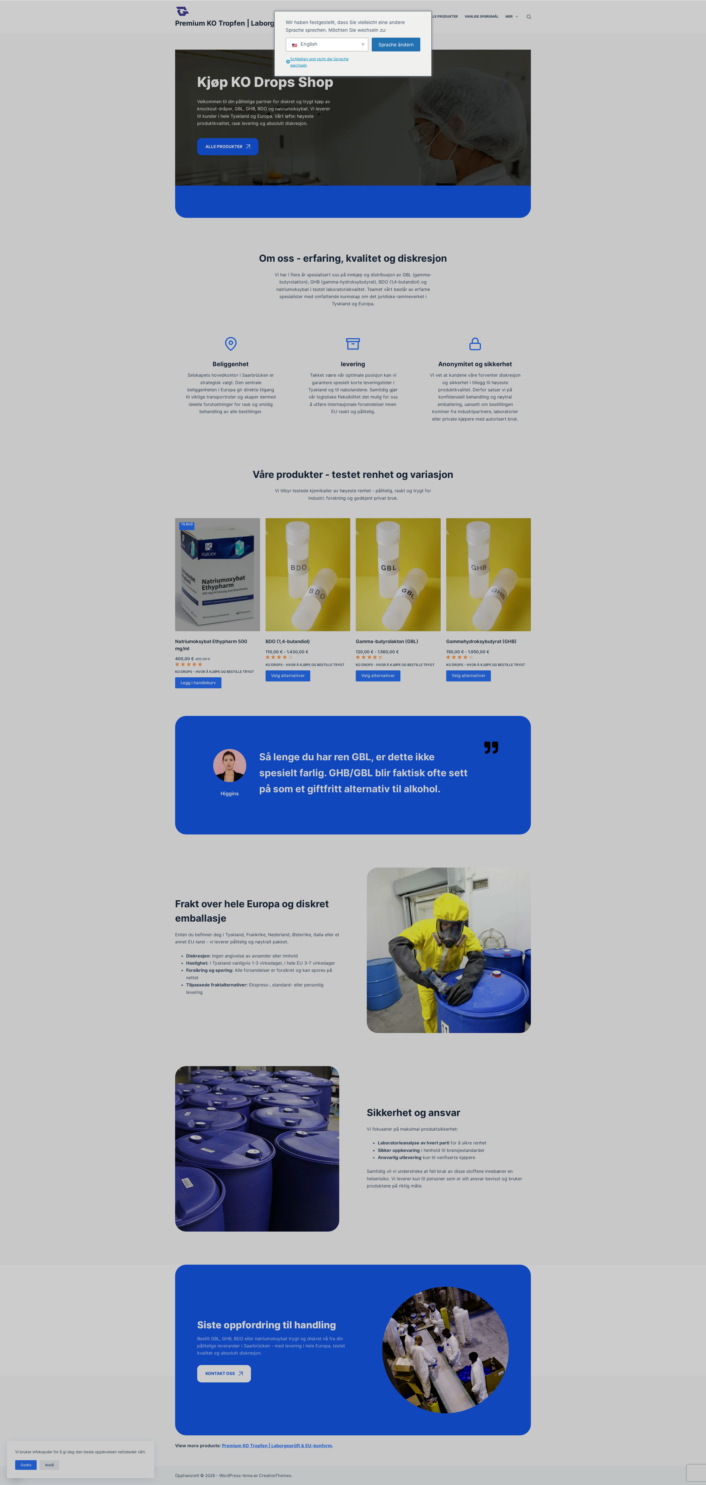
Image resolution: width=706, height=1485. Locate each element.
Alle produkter (443, 16)
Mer (509, 16)
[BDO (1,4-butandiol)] (308, 574)
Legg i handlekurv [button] (198, 682)
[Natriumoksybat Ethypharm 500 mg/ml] (217, 574)
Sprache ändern (396, 44)
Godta (26, 1465)
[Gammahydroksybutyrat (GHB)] (488, 574)
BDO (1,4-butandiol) (288, 641)
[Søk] (529, 17)
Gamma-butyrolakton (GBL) (387, 641)
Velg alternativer (288, 675)
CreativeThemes (275, 1475)
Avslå (49, 1465)
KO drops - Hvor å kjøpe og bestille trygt (214, 672)
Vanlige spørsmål (482, 16)
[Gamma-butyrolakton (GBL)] (398, 574)
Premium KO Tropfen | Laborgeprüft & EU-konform (259, 23)
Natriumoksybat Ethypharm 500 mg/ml (211, 645)
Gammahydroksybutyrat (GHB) (481, 641)
